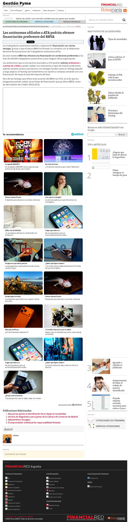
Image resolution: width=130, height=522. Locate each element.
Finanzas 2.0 (94, 478)
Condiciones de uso (12, 517)
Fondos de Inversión (14, 490)
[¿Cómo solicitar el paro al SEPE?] (97, 60)
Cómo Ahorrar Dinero (55, 494)
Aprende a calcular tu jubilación (117, 365)
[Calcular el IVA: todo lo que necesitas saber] (97, 78)
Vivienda (51, 484)
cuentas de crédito (12, 65)
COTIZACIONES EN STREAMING (16, 22)
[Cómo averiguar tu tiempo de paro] (101, 261)
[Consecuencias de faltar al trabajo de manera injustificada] (101, 384)
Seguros (10, 500)
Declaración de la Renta (56, 488)
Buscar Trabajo (53, 481)
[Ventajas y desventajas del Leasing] (97, 114)
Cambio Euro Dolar (54, 497)
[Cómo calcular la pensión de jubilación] (97, 96)
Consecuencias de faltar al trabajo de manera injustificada (119, 385)
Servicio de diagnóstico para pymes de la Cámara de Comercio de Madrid (43, 416)
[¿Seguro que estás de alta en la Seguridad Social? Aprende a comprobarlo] (101, 155)
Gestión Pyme (17, 3)
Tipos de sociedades (117, 39)
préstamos (74, 63)
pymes (27, 10)
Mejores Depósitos (13, 509)
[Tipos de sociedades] (97, 42)
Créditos (10, 494)
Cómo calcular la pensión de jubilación (116, 95)
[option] (48, 18)
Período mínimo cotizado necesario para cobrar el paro (119, 403)
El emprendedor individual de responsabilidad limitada (34, 422)
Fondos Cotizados (13, 487)
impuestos (34, 26)
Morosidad (43, 26)
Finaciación (18, 26)
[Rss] (125, 10)
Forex (50, 508)
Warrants (51, 491)
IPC (8, 478)
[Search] (124, 20)
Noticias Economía (54, 478)
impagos (26, 26)
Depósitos (10, 484)
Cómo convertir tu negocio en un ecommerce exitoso (38, 18)
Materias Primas (53, 505)
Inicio (6, 10)
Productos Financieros (14, 481)
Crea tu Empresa (16, 10)
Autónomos (36, 10)
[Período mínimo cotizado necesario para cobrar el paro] (101, 401)
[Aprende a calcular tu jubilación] (101, 366)
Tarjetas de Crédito (13, 503)
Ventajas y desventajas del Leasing (115, 113)
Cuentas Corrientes (13, 506)
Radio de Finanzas (96, 487)
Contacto (61, 10)
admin (78, 26)
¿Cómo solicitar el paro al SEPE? (116, 58)
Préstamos (11, 497)
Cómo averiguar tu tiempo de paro (120, 172)
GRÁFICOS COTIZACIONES (44, 22)
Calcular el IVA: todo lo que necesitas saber (115, 77)
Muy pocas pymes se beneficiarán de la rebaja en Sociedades (37, 413)
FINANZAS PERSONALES (71, 22)
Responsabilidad (27, 517)
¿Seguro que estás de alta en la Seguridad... (120, 154)
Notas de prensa (49, 10)
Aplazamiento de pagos (19, 419)
